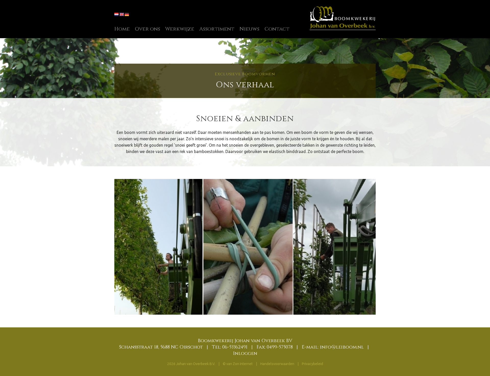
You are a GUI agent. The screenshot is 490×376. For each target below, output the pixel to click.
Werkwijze (179, 28)
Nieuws (249, 28)
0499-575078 (280, 347)
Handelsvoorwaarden (277, 364)
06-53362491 (235, 347)
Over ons (147, 28)
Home (122, 28)
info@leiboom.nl (342, 347)
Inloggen (245, 353)
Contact (276, 28)
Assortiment (216, 28)
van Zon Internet (239, 364)
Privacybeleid (312, 364)
